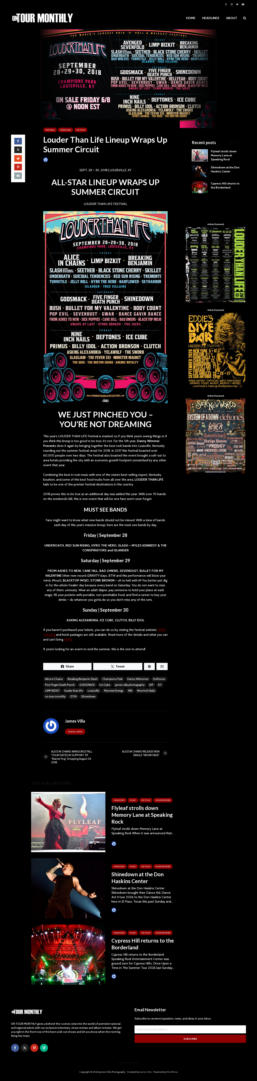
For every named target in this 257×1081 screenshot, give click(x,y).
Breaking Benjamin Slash (83, 679)
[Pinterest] (34, 1048)
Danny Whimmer (137, 679)
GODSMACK (87, 685)
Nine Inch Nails (146, 690)
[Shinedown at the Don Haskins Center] (68, 888)
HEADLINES (210, 18)
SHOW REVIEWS (163, 800)
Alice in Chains (54, 679)
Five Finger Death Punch (60, 685)
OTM (73, 696)
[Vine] (44, 1048)
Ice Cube (105, 685)
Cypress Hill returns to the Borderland (142, 944)
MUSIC (133, 800)
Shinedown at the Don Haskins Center (137, 877)
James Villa (55, 159)
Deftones (159, 679)
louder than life (73, 690)
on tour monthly (55, 696)
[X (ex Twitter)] (25, 1048)
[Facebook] (15, 1048)
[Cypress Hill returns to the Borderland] (68, 954)
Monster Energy (113, 690)
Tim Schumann (126, 843)
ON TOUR (80, 130)
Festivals (50, 130)
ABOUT (231, 18)
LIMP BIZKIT (52, 690)
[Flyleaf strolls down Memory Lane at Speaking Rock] (68, 822)
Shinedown (88, 696)
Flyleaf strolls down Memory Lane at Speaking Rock (142, 815)
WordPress (172, 1071)
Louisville (93, 690)
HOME (190, 18)
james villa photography (130, 685)
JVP (151, 685)
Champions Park (112, 679)
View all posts (75, 731)
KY (159, 685)
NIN (130, 690)
